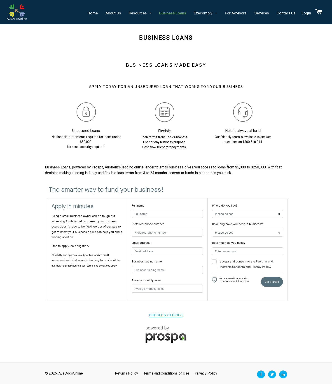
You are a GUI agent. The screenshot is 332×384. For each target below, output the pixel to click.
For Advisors (236, 13)
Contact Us (286, 13)
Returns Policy (126, 373)
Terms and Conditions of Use (166, 373)
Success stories (166, 315)
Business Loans (172, 13)
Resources (138, 13)
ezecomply (203, 13)
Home (92, 13)
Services (261, 13)
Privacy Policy (206, 373)
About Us (113, 13)
